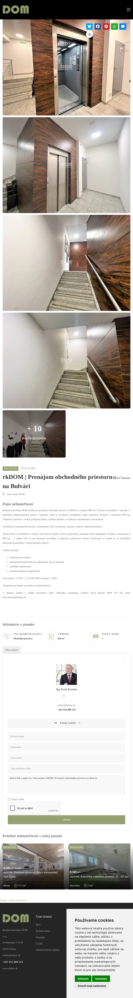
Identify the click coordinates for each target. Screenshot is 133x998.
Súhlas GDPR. (17, 799)
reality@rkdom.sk (66, 705)
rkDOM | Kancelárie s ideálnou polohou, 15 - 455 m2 (99, 876)
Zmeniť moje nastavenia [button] (92, 985)
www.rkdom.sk (10, 968)
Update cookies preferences (13, 900)
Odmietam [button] (101, 978)
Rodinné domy (43, 931)
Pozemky (40, 937)
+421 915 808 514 (66, 709)
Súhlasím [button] (83, 978)
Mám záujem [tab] (11, 650)
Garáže (39, 943)
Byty (38, 924)
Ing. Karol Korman (66, 689)
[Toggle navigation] (127, 10)
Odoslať (66, 819)
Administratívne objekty (48, 950)
